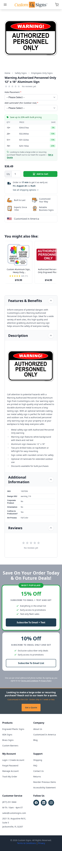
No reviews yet (29, 86)
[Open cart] (57, 5)
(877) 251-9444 (9, 802)
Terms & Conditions (26, 843)
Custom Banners (10, 745)
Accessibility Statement (44, 787)
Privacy (41, 843)
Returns (37, 776)
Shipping (37, 760)
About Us (37, 729)
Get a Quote (31, 707)
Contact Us (38, 771)
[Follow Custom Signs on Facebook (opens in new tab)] (36, 803)
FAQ (35, 765)
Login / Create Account (13, 760)
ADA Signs (7, 734)
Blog (35, 740)
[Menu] (5, 5)
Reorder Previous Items (44, 782)
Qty (8, 174)
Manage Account (10, 771)
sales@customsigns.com (14, 813)
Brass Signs (8, 740)
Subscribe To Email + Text (31, 622)
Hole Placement (13, 92)
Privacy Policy (46, 680)
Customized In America (44, 734)
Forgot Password (10, 765)
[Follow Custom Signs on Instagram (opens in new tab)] (51, 803)
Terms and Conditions (29, 680)
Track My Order (9, 776)
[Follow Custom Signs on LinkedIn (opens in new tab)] (44, 803)
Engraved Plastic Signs (13, 729)
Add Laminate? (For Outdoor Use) (21, 102)
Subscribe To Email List (31, 663)
